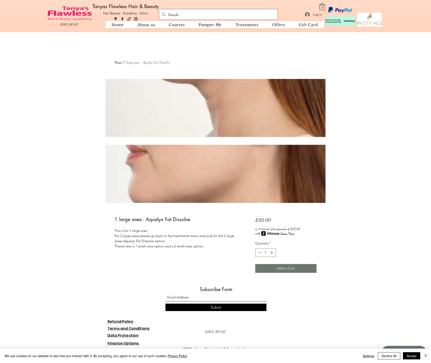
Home (117, 62)
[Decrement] (259, 253)
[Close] (425, 355)
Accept (411, 356)
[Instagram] (136, 19)
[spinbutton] (265, 253)
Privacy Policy (177, 356)
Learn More (287, 233)
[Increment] (272, 253)
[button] (322, 6)
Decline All (389, 356)
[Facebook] (122, 19)
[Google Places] (115, 19)
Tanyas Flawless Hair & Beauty (125, 6)
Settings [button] (368, 356)
